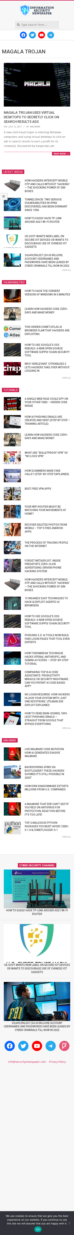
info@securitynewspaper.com (27, 1062)
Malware (35, 126)
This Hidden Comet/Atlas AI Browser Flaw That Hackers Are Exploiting (47, 330)
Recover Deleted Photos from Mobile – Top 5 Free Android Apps (46, 528)
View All (66, 270)
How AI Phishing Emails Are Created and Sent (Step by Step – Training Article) (47, 420)
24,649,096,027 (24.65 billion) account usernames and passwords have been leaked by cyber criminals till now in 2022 (37, 1027)
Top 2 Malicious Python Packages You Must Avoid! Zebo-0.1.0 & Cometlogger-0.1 (47, 826)
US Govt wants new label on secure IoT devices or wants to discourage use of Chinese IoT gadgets (37, 968)
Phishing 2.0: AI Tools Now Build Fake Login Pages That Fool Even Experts (47, 639)
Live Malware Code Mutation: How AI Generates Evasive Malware (45, 753)
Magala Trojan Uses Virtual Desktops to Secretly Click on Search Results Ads (31, 117)
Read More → (61, 153)
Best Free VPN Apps (38, 488)
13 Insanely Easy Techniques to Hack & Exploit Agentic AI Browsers (46, 602)
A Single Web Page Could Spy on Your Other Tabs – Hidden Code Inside (46, 402)
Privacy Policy (57, 1062)
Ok (38, 1229)
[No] (69, 1223)
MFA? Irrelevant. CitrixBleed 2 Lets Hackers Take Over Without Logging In (47, 367)
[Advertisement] (37, 1109)
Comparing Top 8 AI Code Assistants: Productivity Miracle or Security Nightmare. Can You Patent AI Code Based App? (47, 679)
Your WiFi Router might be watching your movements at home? (45, 510)
